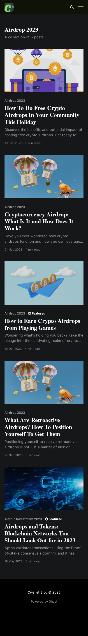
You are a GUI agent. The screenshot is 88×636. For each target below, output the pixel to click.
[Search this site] (72, 7)
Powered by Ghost (44, 601)
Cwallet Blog (37, 592)
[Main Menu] (80, 7)
